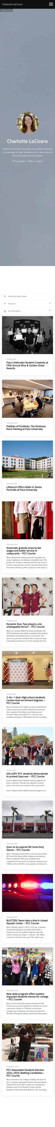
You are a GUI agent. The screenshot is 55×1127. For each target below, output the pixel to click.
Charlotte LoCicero (12, 4)
